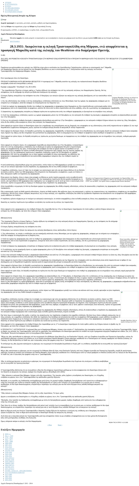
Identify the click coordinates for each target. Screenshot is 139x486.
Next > (60, 425)
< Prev (49, 425)
